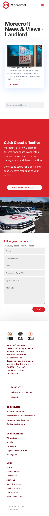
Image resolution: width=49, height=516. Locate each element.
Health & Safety (14, 488)
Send (38, 309)
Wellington (12, 454)
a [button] (42, 5)
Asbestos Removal (15, 411)
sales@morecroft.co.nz (22, 392)
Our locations (13, 492)
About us (11, 479)
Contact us (12, 475)
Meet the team (14, 484)
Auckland (11, 442)
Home (9, 467)
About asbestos (14, 496)
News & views (13, 471)
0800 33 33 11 (17, 387)
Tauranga (11, 446)
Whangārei (12, 438)
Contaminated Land (16, 424)
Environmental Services (18, 420)
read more (12, 84)
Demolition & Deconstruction (21, 415)
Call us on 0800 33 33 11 (24, 188)
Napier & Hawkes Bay (17, 450)
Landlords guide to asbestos (19, 68)
